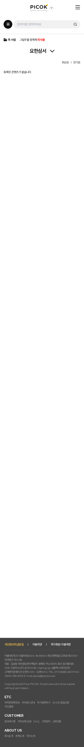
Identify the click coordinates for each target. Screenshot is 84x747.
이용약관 (37, 644)
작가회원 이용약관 (61, 644)
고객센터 (46, 721)
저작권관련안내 (12, 702)
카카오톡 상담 (24, 721)
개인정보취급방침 (14, 644)
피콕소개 (19, 736)
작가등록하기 (43, 702)
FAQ (36, 721)
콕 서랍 (12, 39)
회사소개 (8, 736)
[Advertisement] (42, 595)
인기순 (76, 62)
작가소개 (30, 736)
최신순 (65, 62)
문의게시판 (9, 721)
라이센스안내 (28, 702)
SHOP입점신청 (60, 702)
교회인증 (56, 721)
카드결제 (8, 706)
